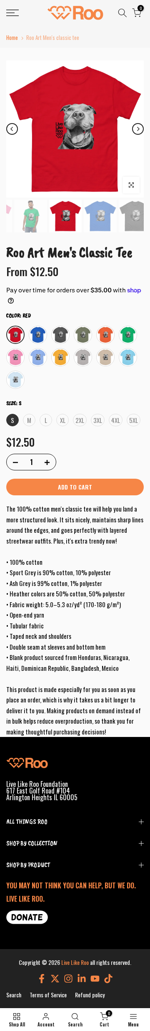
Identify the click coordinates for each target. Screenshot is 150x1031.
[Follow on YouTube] (95, 978)
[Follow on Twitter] (55, 978)
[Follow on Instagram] (68, 978)
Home (12, 37)
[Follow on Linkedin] (81, 978)
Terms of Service (48, 994)
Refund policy (90, 994)
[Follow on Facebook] (41, 978)
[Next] (138, 129)
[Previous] (12, 129)
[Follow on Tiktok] (108, 978)
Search (13, 994)
